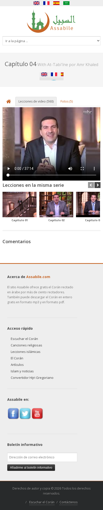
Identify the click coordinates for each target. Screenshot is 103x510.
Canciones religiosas (26, 345)
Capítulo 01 (20, 220)
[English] (37, 3)
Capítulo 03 (93, 220)
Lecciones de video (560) (36, 101)
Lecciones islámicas (25, 351)
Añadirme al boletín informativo (31, 467)
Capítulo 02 (56, 220)
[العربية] (67, 3)
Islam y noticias (22, 371)
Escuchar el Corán (24, 338)
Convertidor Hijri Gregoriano (32, 377)
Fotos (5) (66, 101)
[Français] (47, 3)
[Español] (57, 3)
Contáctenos (69, 502)
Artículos (17, 364)
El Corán (17, 358)
